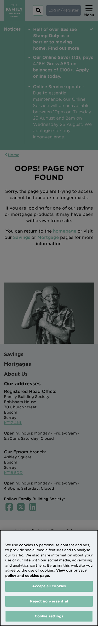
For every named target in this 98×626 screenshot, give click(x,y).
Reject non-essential (49, 601)
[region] (49, 578)
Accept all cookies (49, 586)
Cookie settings (49, 616)
